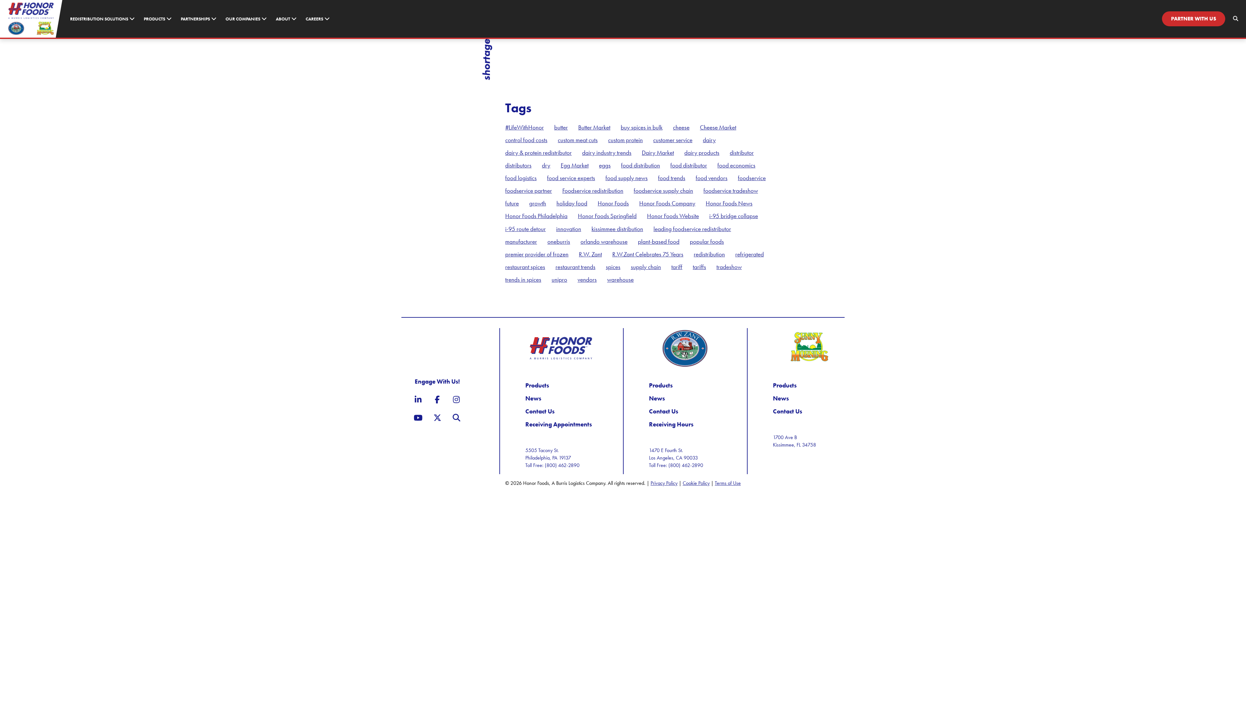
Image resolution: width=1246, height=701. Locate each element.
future (512, 203)
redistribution (709, 254)
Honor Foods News (729, 203)
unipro (559, 280)
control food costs (526, 140)
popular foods (707, 242)
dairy (709, 140)
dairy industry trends (606, 153)
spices (613, 267)
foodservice (752, 178)
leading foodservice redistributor (692, 229)
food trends (671, 178)
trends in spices (523, 280)
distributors (518, 165)
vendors (587, 280)
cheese (681, 127)
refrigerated (749, 254)
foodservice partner (528, 191)
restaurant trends (575, 267)
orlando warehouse (604, 242)
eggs (605, 165)
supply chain (646, 267)
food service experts (571, 178)
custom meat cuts (578, 140)
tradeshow (729, 267)
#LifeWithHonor (524, 127)
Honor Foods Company (667, 203)
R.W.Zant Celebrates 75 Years (647, 254)
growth (537, 203)
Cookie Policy (696, 483)
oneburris (558, 242)
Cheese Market (718, 127)
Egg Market (575, 165)
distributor (742, 153)
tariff (676, 267)
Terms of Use (728, 483)
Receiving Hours (671, 424)
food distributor (688, 165)
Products (537, 385)
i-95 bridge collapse (733, 216)
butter (561, 127)
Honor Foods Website (673, 216)
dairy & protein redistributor (538, 153)
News (533, 398)
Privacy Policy (664, 483)
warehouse (620, 280)
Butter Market (594, 127)
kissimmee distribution (617, 229)
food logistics (521, 178)
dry (546, 165)
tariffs (699, 267)
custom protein (625, 140)
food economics (736, 165)
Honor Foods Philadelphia (536, 216)
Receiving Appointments (558, 424)
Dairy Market (658, 153)
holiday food (571, 203)
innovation (568, 229)
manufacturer (521, 242)
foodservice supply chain (663, 191)
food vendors (711, 178)
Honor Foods (613, 203)
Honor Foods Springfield (607, 216)
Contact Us (540, 411)
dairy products (701, 153)
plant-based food (658, 242)
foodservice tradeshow (730, 191)
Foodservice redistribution (592, 191)
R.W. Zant (590, 254)
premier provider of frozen (536, 254)
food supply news (626, 178)
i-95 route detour (525, 229)
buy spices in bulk (642, 127)
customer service (672, 140)
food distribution (640, 165)
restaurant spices (525, 267)
